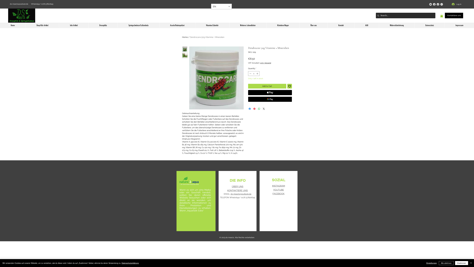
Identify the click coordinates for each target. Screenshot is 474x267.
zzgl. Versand (265, 63)
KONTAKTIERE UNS (237, 190)
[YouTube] (430, 4)
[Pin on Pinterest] (254, 108)
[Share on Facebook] (249, 108)
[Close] (471, 263)
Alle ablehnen (446, 263)
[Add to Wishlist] (289, 86)
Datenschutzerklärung (130, 263)
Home (185, 37)
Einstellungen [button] (431, 263)
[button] (441, 15)
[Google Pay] (270, 99)
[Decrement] (250, 73)
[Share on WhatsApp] (259, 108)
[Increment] (257, 73)
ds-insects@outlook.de (19, 4)
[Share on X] (263, 108)
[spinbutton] (254, 73)
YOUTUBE (278, 190)
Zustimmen (461, 263)
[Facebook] (434, 4)
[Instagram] (441, 4)
